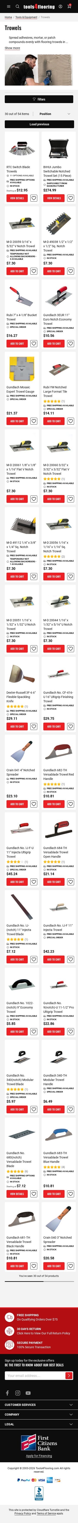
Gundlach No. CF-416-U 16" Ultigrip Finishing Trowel (58, 697)
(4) (63, 1167)
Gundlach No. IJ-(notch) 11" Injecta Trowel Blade (18, 930)
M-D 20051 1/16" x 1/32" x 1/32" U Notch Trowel (21, 624)
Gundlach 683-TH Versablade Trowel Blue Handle (55, 1157)
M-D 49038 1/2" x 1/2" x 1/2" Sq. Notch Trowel (58, 246)
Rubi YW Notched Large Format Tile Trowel (55, 392)
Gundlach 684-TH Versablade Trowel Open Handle (55, 852)
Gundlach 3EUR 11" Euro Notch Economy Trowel (57, 319)
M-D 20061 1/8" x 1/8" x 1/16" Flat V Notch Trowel (21, 469)
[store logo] (39, 6)
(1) (63, 401)
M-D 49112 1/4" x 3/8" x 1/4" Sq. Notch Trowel (21, 547)
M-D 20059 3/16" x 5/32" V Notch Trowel (20, 244)
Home (8, 17)
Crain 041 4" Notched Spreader (20, 772)
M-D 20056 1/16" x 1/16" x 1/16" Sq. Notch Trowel (55, 547)
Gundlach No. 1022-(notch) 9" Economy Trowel (19, 1007)
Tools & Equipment (26, 17)
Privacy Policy (23, 1513)
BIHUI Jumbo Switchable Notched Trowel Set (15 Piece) (57, 171)
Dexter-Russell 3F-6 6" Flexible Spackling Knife (21, 697)
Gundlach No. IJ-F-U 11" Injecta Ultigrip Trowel (20, 852)
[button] (33, 198)
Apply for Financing (39, 1456)
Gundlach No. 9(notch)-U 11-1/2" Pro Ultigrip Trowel (58, 1007)
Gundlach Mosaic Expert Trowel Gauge (20, 389)
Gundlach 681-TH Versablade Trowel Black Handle (18, 1242)
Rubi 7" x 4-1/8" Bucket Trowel (21, 317)
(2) (63, 556)
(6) (26, 1171)
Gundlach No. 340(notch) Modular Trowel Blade (20, 1080)
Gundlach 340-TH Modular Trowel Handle (55, 1080)
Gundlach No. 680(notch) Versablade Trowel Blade (18, 1159)
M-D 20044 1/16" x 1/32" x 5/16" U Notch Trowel (57, 624)
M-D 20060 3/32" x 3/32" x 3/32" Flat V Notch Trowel (56, 469)
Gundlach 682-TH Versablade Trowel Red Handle (58, 774)
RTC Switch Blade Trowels (18, 169)
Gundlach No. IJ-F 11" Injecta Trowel (58, 928)
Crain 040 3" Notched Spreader (57, 1240)
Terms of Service (46, 1513)
